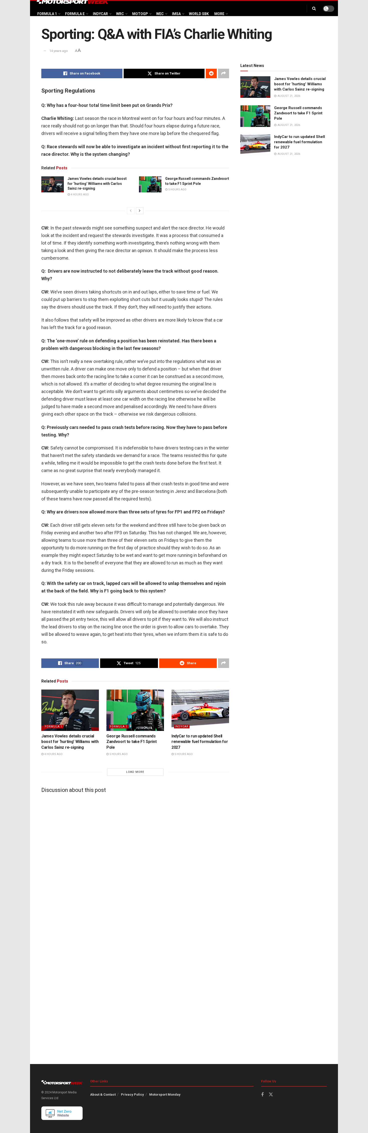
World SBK (199, 14)
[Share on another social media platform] (223, 73)
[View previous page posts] (130, 210)
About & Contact (103, 1094)
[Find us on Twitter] (271, 1095)
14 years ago (58, 51)
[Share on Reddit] (211, 73)
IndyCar (100, 14)
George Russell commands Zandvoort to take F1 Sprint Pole (131, 742)
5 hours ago (177, 189)
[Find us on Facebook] (262, 1095)
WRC (120, 14)
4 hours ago (79, 194)
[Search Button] (314, 8)
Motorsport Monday (164, 1094)
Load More (135, 772)
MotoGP (140, 14)
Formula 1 (47, 14)
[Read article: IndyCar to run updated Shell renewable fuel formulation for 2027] (200, 710)
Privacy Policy (132, 1094)
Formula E (75, 14)
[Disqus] (135, 859)
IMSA (176, 14)
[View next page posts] (139, 210)
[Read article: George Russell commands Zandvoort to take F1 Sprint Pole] (150, 184)
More (219, 14)
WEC (160, 14)
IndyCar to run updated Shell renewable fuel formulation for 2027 (199, 742)
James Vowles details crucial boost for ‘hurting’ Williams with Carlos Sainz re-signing (97, 183)
